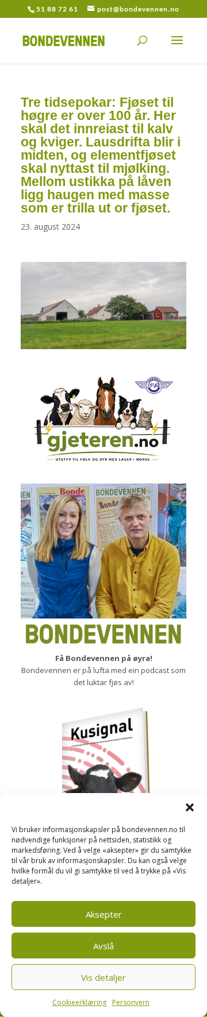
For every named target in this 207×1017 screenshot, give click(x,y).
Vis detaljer (103, 977)
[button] (189, 807)
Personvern (131, 1002)
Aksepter (104, 914)
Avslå (103, 946)
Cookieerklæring (79, 1002)
